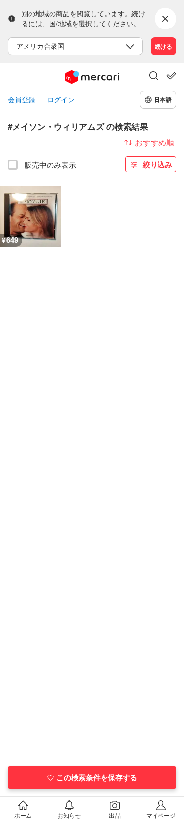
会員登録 (21, 99)
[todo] (171, 76)
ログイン (61, 99)
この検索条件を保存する (96, 777)
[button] (153, 76)
